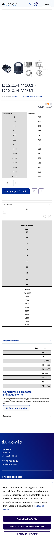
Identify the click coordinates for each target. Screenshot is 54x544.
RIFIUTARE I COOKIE (27, 534)
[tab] (27, 340)
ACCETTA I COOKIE (27, 519)
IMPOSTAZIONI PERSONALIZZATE (26, 527)
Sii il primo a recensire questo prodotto (27, 97)
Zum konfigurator (18, 408)
